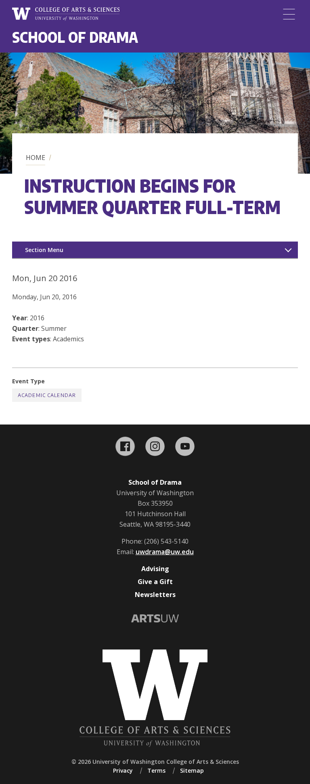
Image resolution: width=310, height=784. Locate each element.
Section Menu (44, 250)
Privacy (123, 770)
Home (35, 157)
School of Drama (75, 37)
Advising (155, 568)
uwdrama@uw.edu (165, 551)
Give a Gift (155, 581)
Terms (156, 770)
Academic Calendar (47, 395)
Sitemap (192, 770)
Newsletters (155, 594)
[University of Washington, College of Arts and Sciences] (65, 14)
